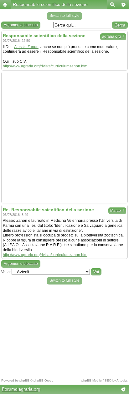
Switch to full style (64, 15)
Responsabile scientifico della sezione (50, 4)
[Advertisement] (64, 137)
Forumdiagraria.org (21, 389)
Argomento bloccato (21, 25)
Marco (117, 210)
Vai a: (6, 272)
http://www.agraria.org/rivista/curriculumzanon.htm (45, 66)
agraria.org (113, 36)
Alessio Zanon (26, 47)
